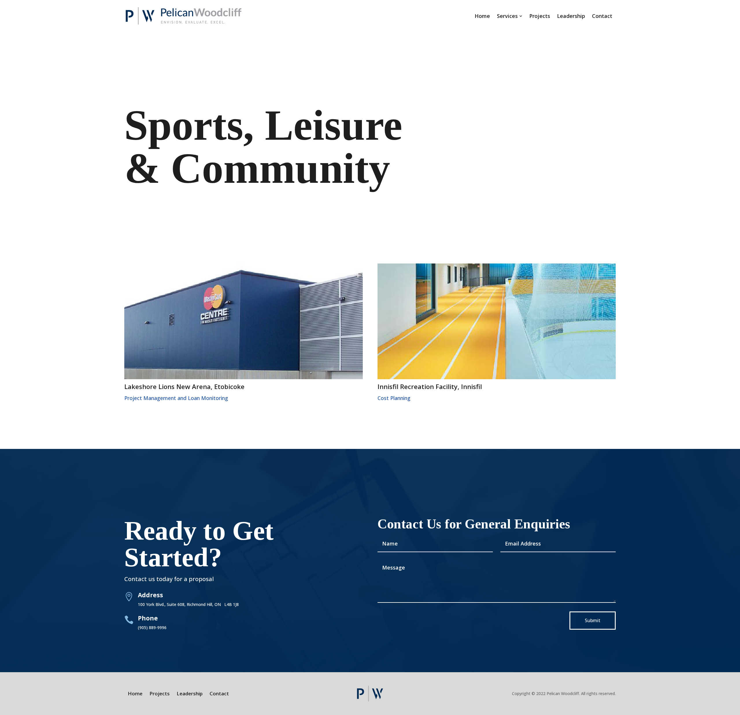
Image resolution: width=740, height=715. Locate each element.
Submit (592, 620)
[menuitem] (482, 16)
